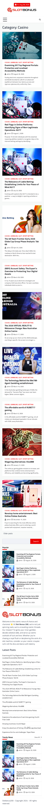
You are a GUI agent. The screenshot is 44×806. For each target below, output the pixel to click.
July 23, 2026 (30, 588)
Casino (7, 62)
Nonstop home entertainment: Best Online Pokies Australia (21, 515)
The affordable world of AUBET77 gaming (20, 409)
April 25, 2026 (30, 602)
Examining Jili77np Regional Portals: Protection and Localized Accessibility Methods (21, 68)
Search (36, 541)
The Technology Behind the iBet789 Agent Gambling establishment (21, 382)
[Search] (40, 19)
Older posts (8, 533)
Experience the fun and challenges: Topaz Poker (18, 732)
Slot (20, 62)
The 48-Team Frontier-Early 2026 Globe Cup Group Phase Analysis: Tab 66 (22, 241)
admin (9, 74)
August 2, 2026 (30, 574)
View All (37, 737)
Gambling (14, 62)
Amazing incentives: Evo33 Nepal (13, 723)
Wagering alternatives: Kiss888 (19, 461)
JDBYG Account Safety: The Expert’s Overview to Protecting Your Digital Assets (21, 271)
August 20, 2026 (31, 560)
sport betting (28, 62)
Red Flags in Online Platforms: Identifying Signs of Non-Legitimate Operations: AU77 (21, 127)
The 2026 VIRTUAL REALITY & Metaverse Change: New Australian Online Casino (21, 328)
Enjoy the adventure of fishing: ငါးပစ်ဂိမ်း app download (21, 728)
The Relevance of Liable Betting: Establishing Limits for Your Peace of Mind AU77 (22, 184)
